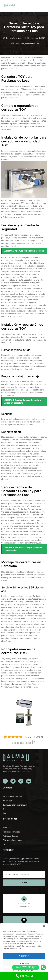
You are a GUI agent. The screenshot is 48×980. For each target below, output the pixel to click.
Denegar (24, 963)
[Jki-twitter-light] (12, 781)
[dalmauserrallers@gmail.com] (24, 920)
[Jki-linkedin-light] (28, 781)
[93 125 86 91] (24, 899)
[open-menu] (43, 6)
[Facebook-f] (5, 781)
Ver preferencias (24, 970)
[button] (44, 926)
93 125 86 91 (24, 903)
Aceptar (24, 956)
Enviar (24, 883)
